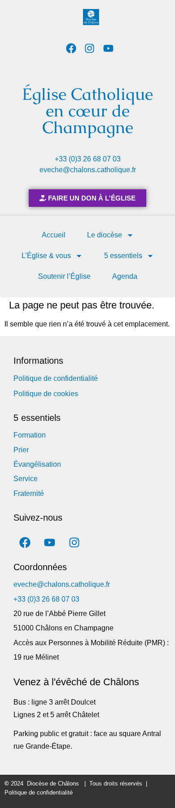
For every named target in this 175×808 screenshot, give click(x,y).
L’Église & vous (46, 255)
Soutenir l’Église (64, 276)
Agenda (124, 276)
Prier (21, 450)
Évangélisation (37, 464)
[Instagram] (90, 48)
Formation (29, 435)
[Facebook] (71, 48)
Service (25, 478)
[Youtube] (108, 48)
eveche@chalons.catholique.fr (87, 170)
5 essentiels (123, 255)
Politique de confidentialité (55, 378)
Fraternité (28, 493)
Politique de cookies (45, 393)
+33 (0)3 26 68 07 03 (88, 159)
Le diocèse (104, 235)
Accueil (54, 235)
